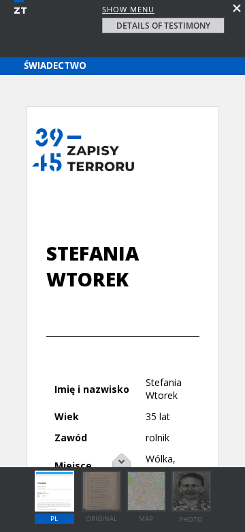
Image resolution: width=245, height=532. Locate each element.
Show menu (128, 9)
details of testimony (163, 25)
